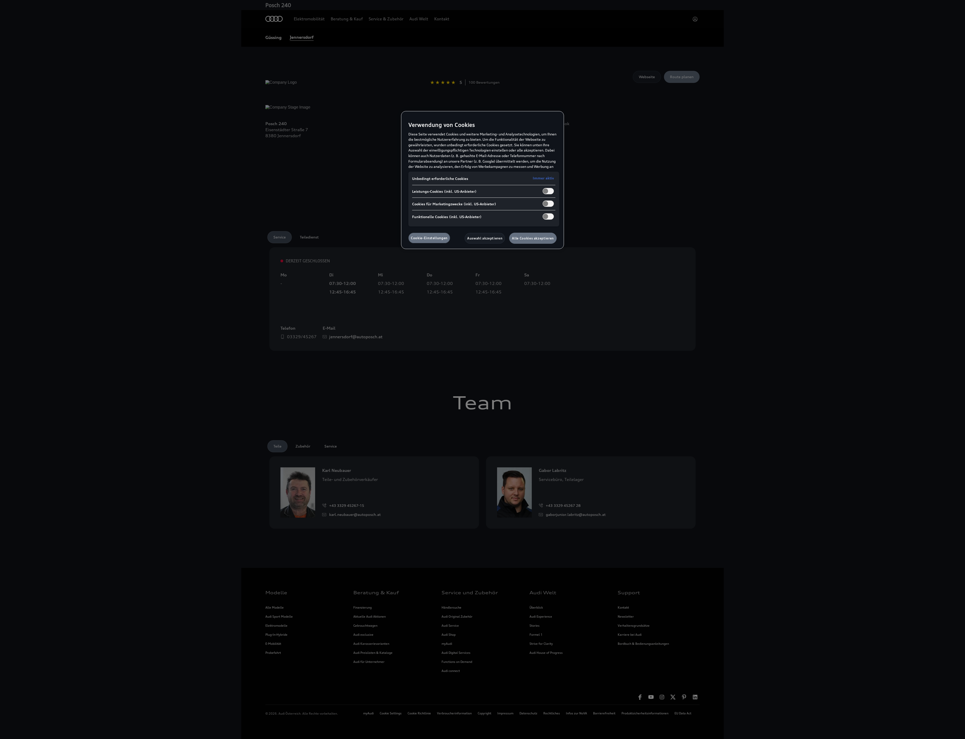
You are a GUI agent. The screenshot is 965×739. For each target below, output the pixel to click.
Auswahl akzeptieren (484, 238)
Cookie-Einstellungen (429, 238)
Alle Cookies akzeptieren (533, 238)
